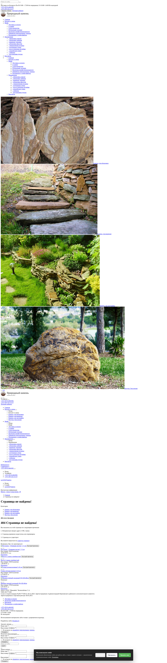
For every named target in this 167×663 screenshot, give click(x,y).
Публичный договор (15, 30)
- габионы (12, 52)
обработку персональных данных (24, 630)
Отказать (100, 655)
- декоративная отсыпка (16, 45)
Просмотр (4, 554)
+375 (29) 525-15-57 (7, 402)
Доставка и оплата (15, 25)
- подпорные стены (15, 47)
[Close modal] (12, 624)
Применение (9, 37)
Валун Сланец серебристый (10, 560)
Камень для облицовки (101, 163)
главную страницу (23, 540)
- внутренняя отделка (16, 54)
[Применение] (14, 439)
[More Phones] (15, 468)
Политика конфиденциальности (19, 31)
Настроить (112, 655)
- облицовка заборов (15, 40)
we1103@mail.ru (10, 487)
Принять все (124, 655)
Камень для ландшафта (107, 306)
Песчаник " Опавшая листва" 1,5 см (13, 549)
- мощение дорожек (15, 42)
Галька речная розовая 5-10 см (11, 571)
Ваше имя (4, 626)
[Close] (8, 399)
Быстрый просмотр (32, 546)
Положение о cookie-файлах (18, 35)
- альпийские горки (15, 51)
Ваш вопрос (5, 657)
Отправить (5, 632)
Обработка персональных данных (20, 33)
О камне (11, 26)
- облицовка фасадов (15, 44)
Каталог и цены (10, 21)
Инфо (6, 23)
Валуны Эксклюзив (131, 388)
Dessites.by (15, 621)
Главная (7, 19)
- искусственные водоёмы (17, 49)
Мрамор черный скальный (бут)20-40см (14, 583)
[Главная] (15, 395)
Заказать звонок (6, 10)
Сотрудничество (14, 28)
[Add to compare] (3, 548)
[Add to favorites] (1, 548)
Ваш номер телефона (8, 628)
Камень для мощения (104, 234)
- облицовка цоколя (15, 38)
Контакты (8, 56)
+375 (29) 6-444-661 (7, 401)
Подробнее (55, 657)
